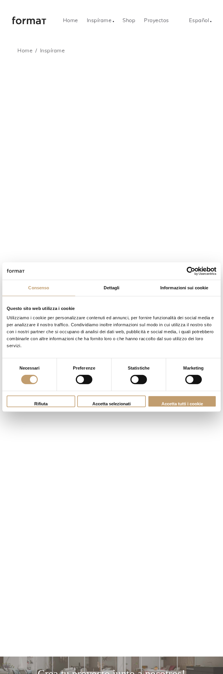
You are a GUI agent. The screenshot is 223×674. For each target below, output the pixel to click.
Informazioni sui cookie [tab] (184, 287)
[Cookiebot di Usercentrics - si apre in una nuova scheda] (191, 271)
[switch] (84, 379)
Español (199, 20)
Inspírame (99, 20)
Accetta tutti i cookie (182, 403)
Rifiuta (41, 403)
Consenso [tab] (38, 287)
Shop (129, 20)
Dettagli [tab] (112, 287)
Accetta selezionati (111, 403)
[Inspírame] (46, 20)
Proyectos (156, 20)
